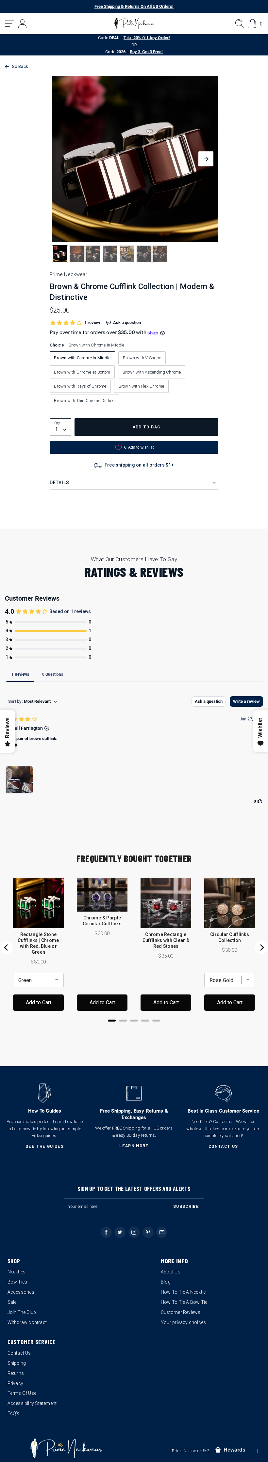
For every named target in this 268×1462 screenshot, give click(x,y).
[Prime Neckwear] (134, 23)
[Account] (22, 24)
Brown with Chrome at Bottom (82, 372)
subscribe (186, 1206)
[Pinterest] (148, 1232)
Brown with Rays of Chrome (80, 386)
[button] (9, 24)
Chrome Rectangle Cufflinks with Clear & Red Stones (165, 940)
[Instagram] (134, 1232)
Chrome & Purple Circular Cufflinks (102, 920)
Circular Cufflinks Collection (229, 937)
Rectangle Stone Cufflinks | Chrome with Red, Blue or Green (38, 943)
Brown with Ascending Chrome (152, 372)
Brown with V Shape (142, 357)
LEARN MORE (134, 1145)
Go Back (20, 66)
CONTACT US (223, 1146)
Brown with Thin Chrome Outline (84, 400)
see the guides (44, 1146)
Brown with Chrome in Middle (82, 357)
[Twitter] (120, 1232)
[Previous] (6, 947)
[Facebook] (106, 1232)
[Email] (161, 1232)
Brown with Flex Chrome (141, 386)
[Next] (261, 947)
